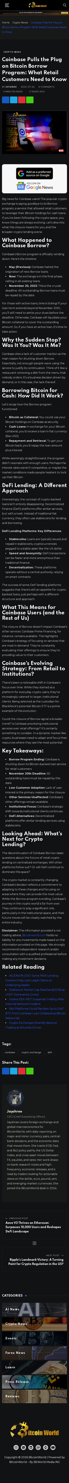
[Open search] (64, 5)
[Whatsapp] (29, 99)
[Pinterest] (21, 99)
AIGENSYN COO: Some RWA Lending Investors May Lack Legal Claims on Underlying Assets (31, 980)
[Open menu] (7, 5)
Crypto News (20, 22)
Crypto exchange (31, 1052)
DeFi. (50, 1052)
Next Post (53, 1255)
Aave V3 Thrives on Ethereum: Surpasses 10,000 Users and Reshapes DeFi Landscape (33, 1227)
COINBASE (10, 1052)
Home (6, 22)
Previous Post (18, 1218)
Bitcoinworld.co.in (34, 935)
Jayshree (11, 87)
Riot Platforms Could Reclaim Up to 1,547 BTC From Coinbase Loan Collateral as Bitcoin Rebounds (35, 1013)
